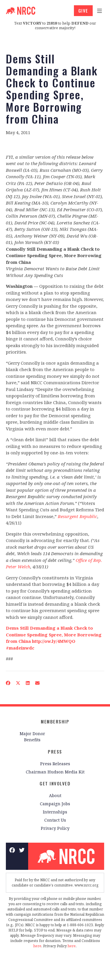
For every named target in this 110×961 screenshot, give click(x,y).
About (55, 795)
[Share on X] (18, 683)
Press (55, 751)
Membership (55, 721)
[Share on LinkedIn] (28, 683)
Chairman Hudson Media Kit (55, 772)
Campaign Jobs (55, 803)
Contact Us (55, 820)
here (37, 945)
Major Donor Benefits (32, 736)
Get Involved (55, 783)
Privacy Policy (55, 828)
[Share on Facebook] (8, 683)
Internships (55, 812)
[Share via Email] (37, 683)
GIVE (83, 10)
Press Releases (55, 763)
